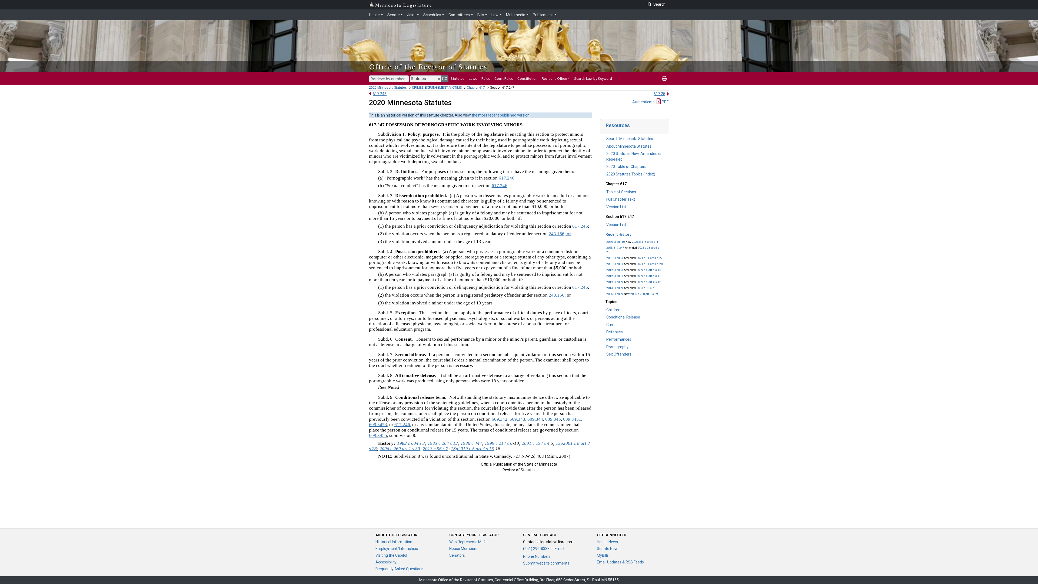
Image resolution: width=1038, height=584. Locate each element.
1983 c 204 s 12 (443, 443)
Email (559, 548)
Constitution (527, 78)
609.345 (553, 419)
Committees (459, 15)
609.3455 (378, 435)
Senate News (608, 548)
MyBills (603, 555)
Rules (485, 78)
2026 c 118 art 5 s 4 (645, 242)
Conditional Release (623, 317)
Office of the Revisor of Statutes (428, 66)
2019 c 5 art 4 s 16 (649, 270)
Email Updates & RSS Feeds (620, 562)
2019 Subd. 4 (614, 276)
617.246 (380, 94)
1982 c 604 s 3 (411, 443)
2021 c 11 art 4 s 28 (650, 264)
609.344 (535, 419)
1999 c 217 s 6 (499, 443)
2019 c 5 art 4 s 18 (649, 282)
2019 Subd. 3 (614, 270)
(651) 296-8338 (536, 548)
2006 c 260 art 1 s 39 (644, 294)
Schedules (432, 15)
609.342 (499, 419)
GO (444, 78)
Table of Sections (621, 192)
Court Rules (503, 78)
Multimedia (515, 15)
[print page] (664, 78)
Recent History (618, 234)
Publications (543, 15)
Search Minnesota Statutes (629, 139)
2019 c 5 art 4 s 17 (649, 276)
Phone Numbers (537, 556)
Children (613, 310)
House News (607, 542)
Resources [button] (618, 125)
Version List (616, 207)
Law (494, 15)
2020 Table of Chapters (626, 166)
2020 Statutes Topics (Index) (630, 174)
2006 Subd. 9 (614, 294)
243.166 (556, 295)
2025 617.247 (615, 248)
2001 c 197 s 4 (536, 443)
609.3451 (572, 419)
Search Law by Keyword (593, 78)
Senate (393, 15)
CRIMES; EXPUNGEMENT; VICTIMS (437, 87)
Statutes (457, 78)
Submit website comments (546, 563)
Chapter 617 (476, 87)
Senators (457, 555)
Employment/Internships (396, 548)
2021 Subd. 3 (614, 258)
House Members (463, 548)
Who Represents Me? (467, 542)
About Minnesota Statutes (628, 146)
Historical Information (393, 542)
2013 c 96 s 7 (645, 288)
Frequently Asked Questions (399, 569)
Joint (411, 15)
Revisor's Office (554, 78)
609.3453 (378, 424)
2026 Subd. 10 (615, 242)
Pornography (617, 347)
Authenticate (643, 102)
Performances (618, 339)
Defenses (614, 332)
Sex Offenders (618, 354)
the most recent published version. (501, 115)
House (374, 15)
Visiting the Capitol (391, 555)
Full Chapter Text (620, 199)
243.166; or (560, 233)
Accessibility (386, 562)
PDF (664, 102)
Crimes (612, 325)
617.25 (659, 94)
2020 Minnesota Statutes (388, 87)
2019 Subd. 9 (614, 282)
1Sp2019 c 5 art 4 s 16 (472, 448)
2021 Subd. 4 (614, 264)
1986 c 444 (471, 443)
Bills (480, 15)
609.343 (517, 419)
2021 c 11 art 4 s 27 (650, 258)
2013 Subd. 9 (614, 288)
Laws (473, 78)
